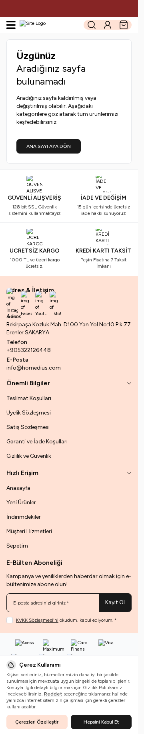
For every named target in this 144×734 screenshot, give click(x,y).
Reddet (53, 694)
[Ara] (91, 25)
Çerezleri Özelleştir (36, 722)
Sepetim (17, 545)
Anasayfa (18, 488)
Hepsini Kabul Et (101, 722)
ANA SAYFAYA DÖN (48, 146)
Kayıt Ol (115, 602)
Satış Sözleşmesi (28, 427)
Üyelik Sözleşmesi (28, 412)
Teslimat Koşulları (28, 398)
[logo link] (49, 25)
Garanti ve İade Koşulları (37, 441)
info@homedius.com (33, 367)
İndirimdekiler (23, 517)
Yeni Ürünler (21, 502)
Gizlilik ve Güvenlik (28, 456)
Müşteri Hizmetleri (29, 531)
